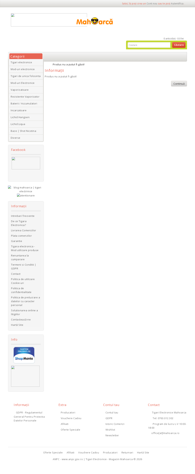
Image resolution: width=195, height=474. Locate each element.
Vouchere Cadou (71, 418)
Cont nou (152, 3)
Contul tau (111, 412)
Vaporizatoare (20, 89)
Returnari (127, 452)
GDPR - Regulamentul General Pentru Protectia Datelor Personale (29, 416)
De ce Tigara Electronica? (18, 223)
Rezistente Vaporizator (25, 96)
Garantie (16, 241)
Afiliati (65, 424)
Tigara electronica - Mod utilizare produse (25, 248)
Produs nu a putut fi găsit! (69, 64)
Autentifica (177, 3)
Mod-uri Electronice (23, 83)
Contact (16, 273)
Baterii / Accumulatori (24, 103)
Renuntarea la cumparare (20, 257)
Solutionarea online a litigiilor (24, 312)
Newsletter (112, 435)
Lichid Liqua (18, 124)
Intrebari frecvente (23, 216)
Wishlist (110, 429)
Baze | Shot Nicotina (23, 131)
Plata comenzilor (21, 235)
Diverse (15, 137)
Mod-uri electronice (23, 69)
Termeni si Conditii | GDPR (23, 266)
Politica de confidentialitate (21, 290)
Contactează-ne (21, 319)
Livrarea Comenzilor (23, 230)
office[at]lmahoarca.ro (165, 433)
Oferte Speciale (70, 429)
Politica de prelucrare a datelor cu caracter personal (25, 301)
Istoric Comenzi (114, 424)
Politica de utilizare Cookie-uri (23, 281)
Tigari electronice (21, 62)
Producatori (68, 412)
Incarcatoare (18, 110)
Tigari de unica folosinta (26, 76)
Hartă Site (17, 325)
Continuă (179, 83)
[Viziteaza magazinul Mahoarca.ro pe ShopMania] (24, 354)
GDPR (109, 418)
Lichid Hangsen (20, 117)
